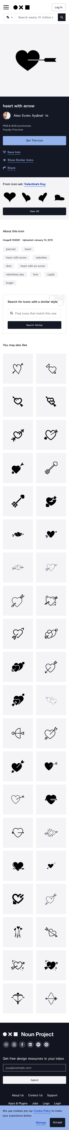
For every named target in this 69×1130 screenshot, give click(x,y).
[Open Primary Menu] (6, 7)
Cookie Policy (42, 1111)
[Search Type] (9, 17)
